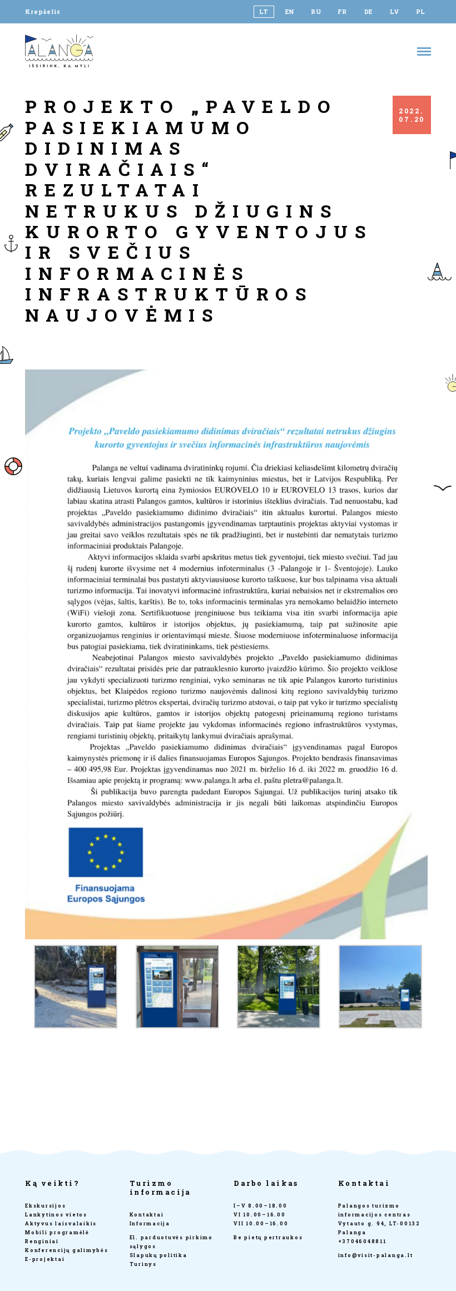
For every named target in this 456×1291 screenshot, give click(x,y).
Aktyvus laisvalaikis (61, 1223)
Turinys (143, 1264)
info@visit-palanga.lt (375, 1255)
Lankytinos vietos (56, 1214)
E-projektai (45, 1259)
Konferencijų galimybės (66, 1250)
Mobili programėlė (57, 1232)
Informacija (150, 1223)
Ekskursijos (45, 1206)
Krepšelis (43, 11)
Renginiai (42, 1241)
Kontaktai (147, 1214)
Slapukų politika (158, 1255)
